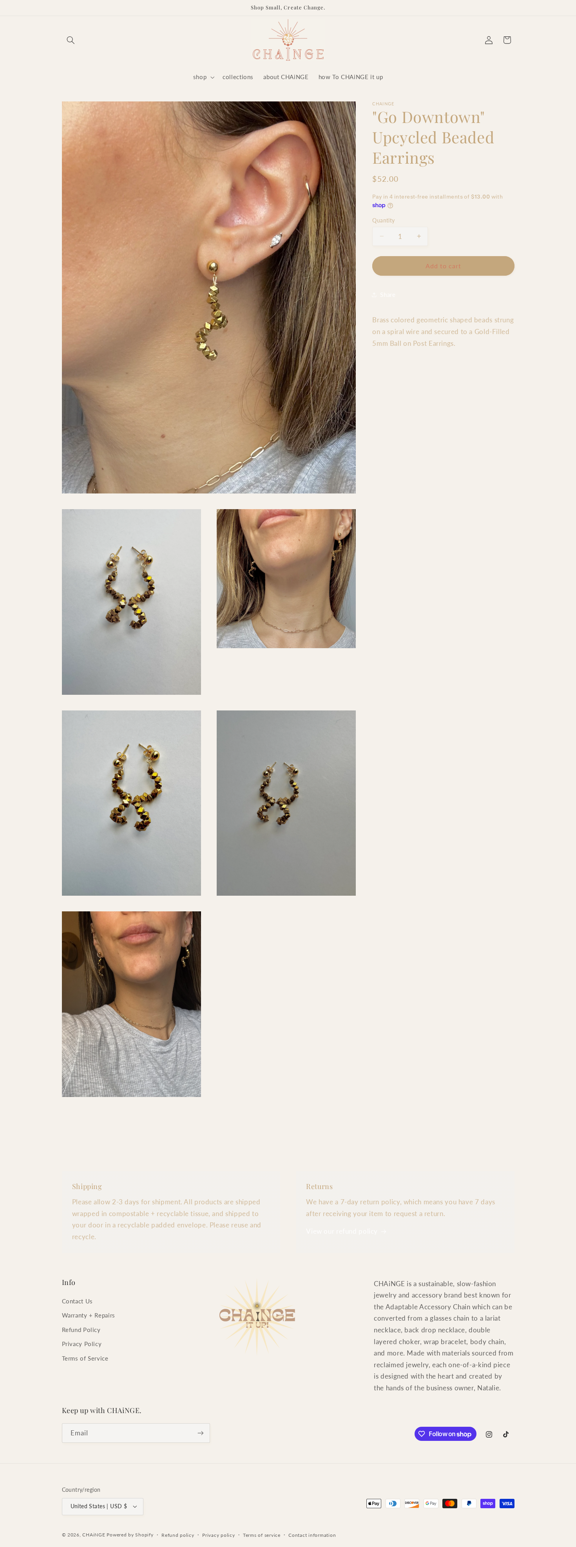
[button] (71, 40)
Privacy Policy (82, 1343)
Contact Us (77, 1301)
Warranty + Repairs (88, 1315)
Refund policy (177, 1535)
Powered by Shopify (130, 1534)
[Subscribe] (200, 1432)
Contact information (312, 1535)
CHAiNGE (93, 1534)
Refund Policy (81, 1329)
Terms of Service (85, 1358)
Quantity (383, 220)
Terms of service (262, 1535)
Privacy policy (218, 1535)
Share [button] (387, 294)
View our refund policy (342, 1231)
